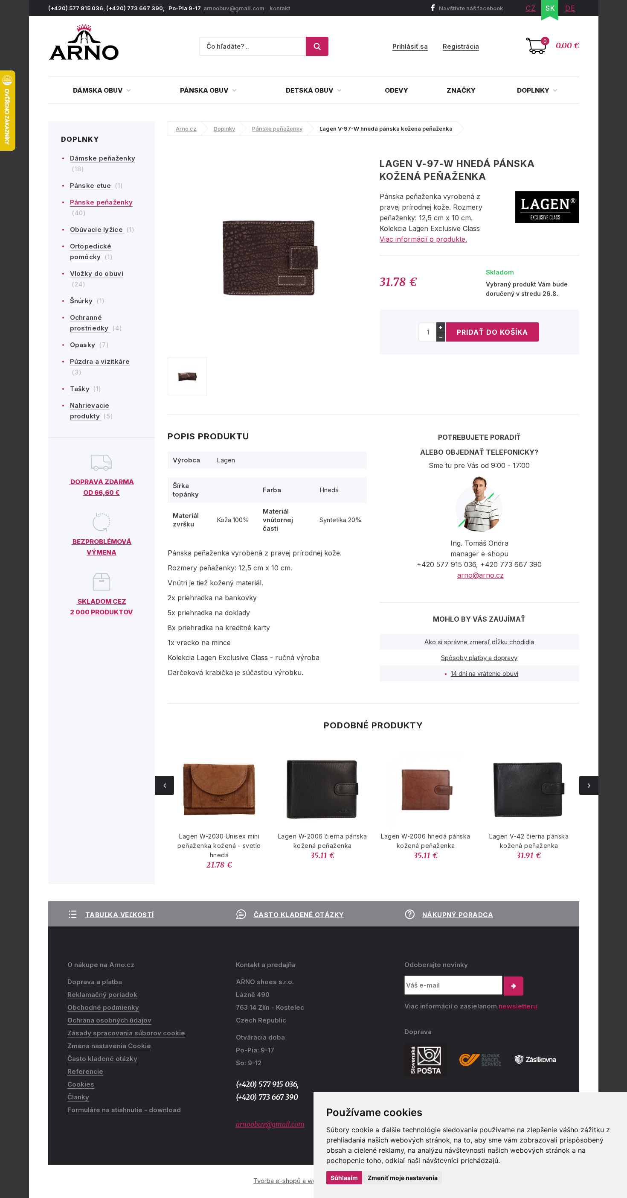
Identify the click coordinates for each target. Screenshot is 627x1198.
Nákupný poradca (457, 915)
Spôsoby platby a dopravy (479, 658)
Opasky (83, 345)
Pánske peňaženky (101, 202)
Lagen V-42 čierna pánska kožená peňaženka (529, 841)
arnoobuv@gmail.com (233, 8)
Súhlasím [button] (344, 1177)
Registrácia (461, 46)
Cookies (80, 1084)
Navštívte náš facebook (471, 8)
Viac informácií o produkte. (423, 239)
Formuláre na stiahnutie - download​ (124, 1110)
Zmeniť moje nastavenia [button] (403, 1177)
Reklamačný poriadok (102, 995)
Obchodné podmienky (103, 1007)
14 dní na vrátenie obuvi (484, 673)
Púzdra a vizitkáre (100, 361)
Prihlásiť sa (410, 46)
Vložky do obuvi (97, 273)
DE (570, 8)
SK (550, 8)
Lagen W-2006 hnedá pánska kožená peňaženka (425, 841)
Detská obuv (310, 90)
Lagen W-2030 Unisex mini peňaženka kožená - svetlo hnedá (219, 846)
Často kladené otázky (299, 915)
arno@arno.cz (480, 575)
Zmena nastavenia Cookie (109, 1046)
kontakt (280, 8)
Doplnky (534, 90)
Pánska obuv (205, 90)
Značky (461, 90)
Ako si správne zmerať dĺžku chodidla (479, 642)
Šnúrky (82, 301)
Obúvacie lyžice (97, 229)
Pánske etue (91, 185)
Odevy (396, 90)
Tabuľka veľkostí (119, 915)
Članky (78, 1097)
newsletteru (518, 1006)
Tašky (81, 389)
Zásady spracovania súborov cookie (126, 1033)
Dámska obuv (98, 90)
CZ (531, 8)
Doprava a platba (94, 982)
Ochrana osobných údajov (109, 1020)
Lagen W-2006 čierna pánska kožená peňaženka (322, 841)
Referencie (85, 1071)
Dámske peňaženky (103, 158)
